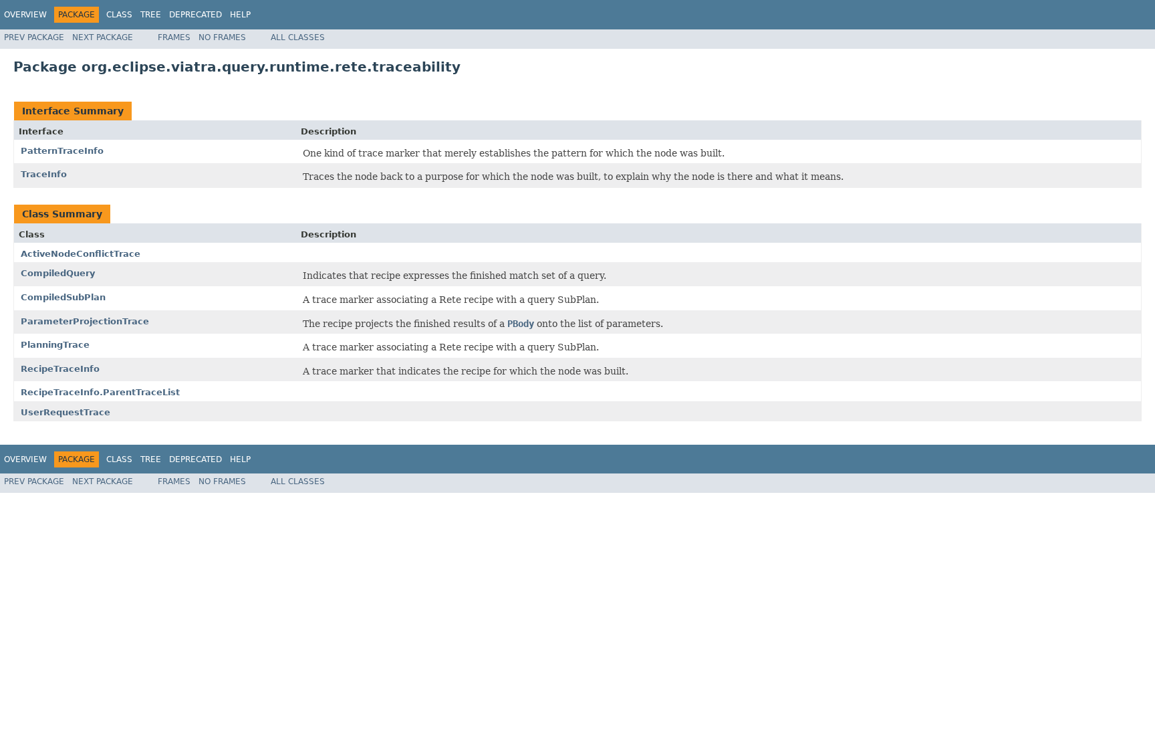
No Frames (222, 37)
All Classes (298, 37)
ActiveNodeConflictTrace (80, 254)
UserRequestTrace (65, 412)
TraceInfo (44, 174)
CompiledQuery (58, 273)
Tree (150, 14)
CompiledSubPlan (63, 297)
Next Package (102, 37)
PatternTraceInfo (62, 151)
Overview (25, 14)
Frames (174, 37)
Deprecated (195, 14)
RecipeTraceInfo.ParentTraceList (100, 392)
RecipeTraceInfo (60, 369)
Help (240, 14)
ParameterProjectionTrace (85, 321)
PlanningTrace (55, 345)
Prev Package (34, 37)
